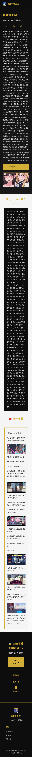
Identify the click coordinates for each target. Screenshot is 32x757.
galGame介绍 (9, 731)
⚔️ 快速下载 (11, 167)
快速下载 (8, 739)
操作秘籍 (8, 735)
